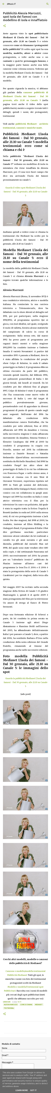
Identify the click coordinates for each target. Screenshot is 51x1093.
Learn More (21, 1090)
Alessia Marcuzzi (10, 1004)
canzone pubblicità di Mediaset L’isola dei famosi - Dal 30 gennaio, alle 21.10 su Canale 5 (25, 96)
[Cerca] (47, 4)
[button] (4, 26)
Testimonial (9, 1008)
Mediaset (38, 1004)
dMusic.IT (11, 4)
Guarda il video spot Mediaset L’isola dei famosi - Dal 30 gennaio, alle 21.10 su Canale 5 (25, 191)
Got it (33, 1090)
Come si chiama (26, 1004)
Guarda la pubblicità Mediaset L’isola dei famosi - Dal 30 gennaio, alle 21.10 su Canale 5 (25, 682)
